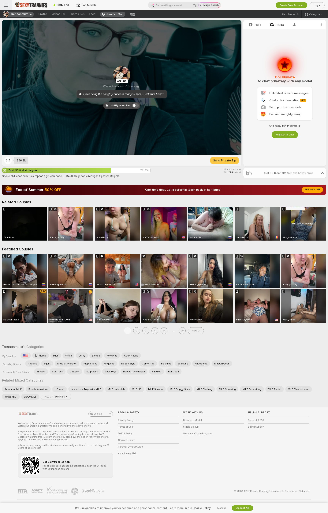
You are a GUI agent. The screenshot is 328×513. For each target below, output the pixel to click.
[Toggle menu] (6, 5)
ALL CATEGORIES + (56, 396)
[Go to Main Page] (31, 5)
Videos (58, 14)
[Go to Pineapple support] (75, 491)
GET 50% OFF (312, 189)
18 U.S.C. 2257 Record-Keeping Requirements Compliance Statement (272, 491)
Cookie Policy (202, 508)
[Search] (195, 5)
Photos (77, 14)
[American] (25, 355)
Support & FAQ (256, 420)
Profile (42, 14)
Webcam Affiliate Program (197, 433)
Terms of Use (125, 427)
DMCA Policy (125, 433)
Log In (317, 5)
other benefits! (291, 125)
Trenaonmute (12, 347)
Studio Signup (191, 427)
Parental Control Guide (130, 446)
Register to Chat (285, 134)
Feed (92, 14)
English (98, 413)
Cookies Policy (126, 440)
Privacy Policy (126, 420)
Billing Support (256, 427)
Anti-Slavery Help (127, 453)
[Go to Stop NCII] (93, 491)
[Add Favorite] (8, 160)
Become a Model (192, 420)
